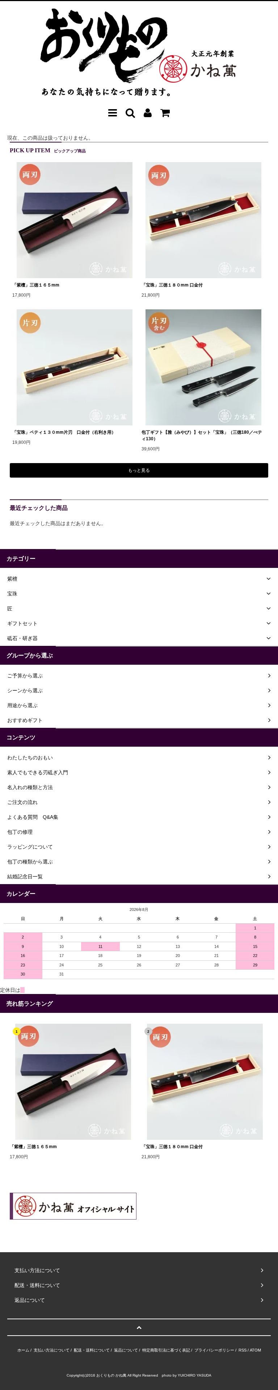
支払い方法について (52, 1350)
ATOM (255, 1350)
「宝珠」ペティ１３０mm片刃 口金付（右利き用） (64, 432)
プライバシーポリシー (214, 1350)
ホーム (23, 1350)
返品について (126, 1350)
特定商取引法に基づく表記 (166, 1350)
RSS (243, 1350)
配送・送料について (92, 1350)
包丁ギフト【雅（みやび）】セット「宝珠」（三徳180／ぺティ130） (202, 435)
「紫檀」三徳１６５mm (35, 285)
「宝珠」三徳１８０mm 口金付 (172, 285)
